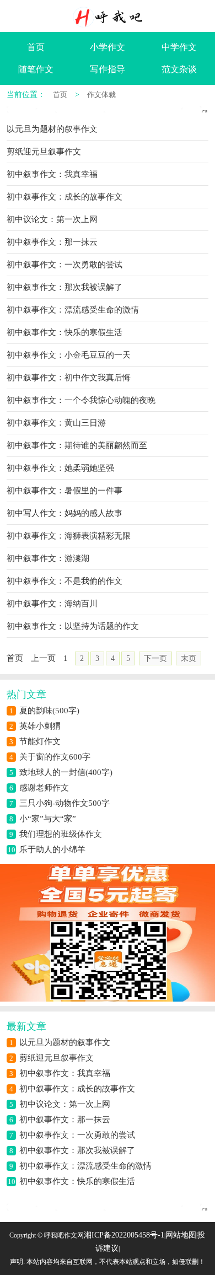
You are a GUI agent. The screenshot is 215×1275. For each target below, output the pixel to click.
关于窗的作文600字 (54, 756)
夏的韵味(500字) (49, 710)
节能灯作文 (40, 741)
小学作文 (107, 47)
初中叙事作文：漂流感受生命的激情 (85, 1165)
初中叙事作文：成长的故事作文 (77, 1088)
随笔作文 (35, 69)
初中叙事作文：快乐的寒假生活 (77, 1181)
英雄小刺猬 (40, 726)
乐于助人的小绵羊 (52, 849)
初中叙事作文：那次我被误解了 (77, 1150)
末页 (188, 658)
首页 (36, 47)
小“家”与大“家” (47, 818)
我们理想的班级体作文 (60, 834)
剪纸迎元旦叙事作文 (56, 1057)
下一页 (155, 658)
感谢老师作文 (44, 787)
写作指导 (107, 69)
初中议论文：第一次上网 (64, 1104)
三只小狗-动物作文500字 (64, 803)
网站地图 (180, 1235)
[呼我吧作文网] (107, 17)
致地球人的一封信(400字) (65, 772)
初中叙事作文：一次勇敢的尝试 (77, 1135)
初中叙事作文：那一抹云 (64, 1119)
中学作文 (179, 47)
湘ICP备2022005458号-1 (124, 1235)
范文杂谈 (179, 69)
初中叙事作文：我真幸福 (64, 1073)
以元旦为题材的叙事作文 (64, 1042)
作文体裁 (101, 94)
